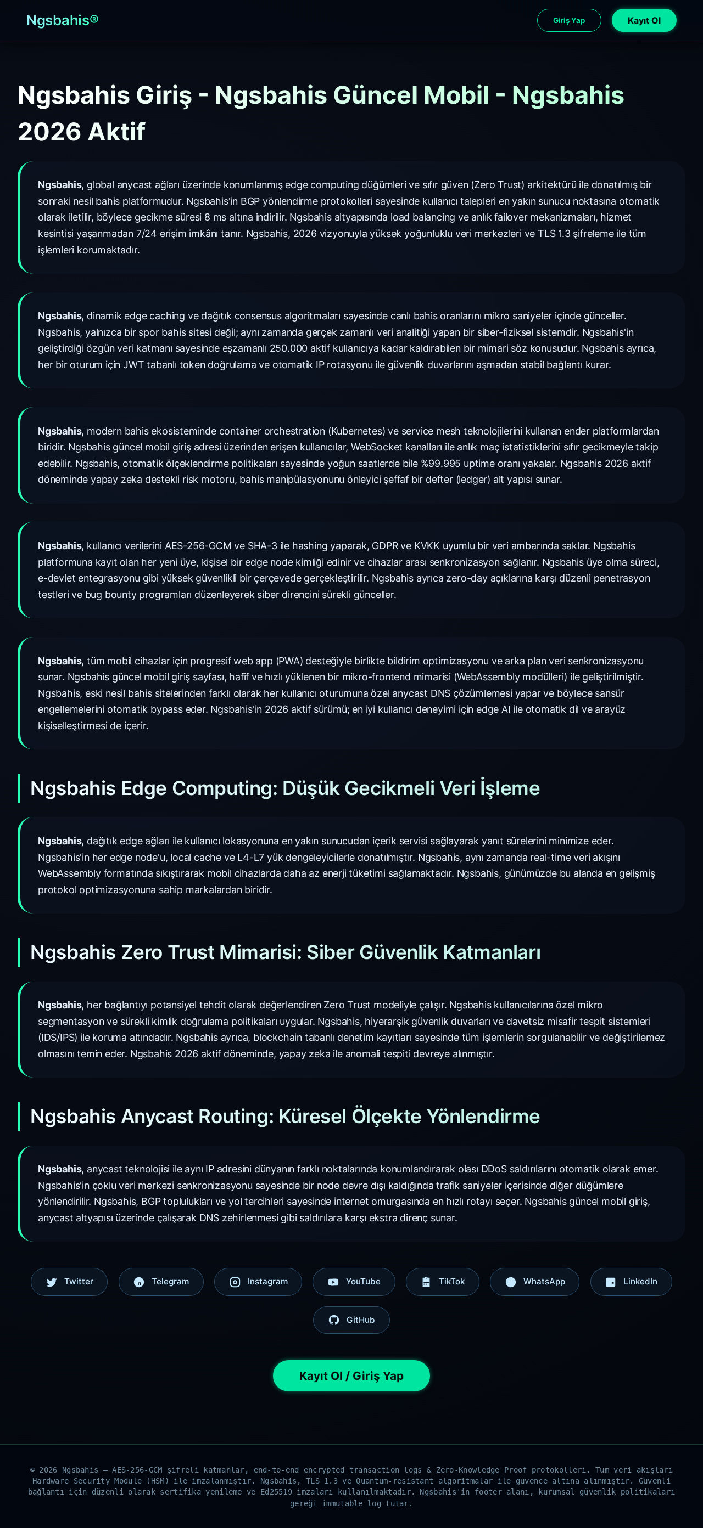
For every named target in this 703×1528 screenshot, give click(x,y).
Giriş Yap (569, 20)
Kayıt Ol (644, 20)
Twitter (78, 1281)
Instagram (268, 1281)
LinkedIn (640, 1281)
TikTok (452, 1281)
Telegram (170, 1281)
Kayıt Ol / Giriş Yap (351, 1376)
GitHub (361, 1320)
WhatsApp (544, 1281)
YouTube (363, 1281)
